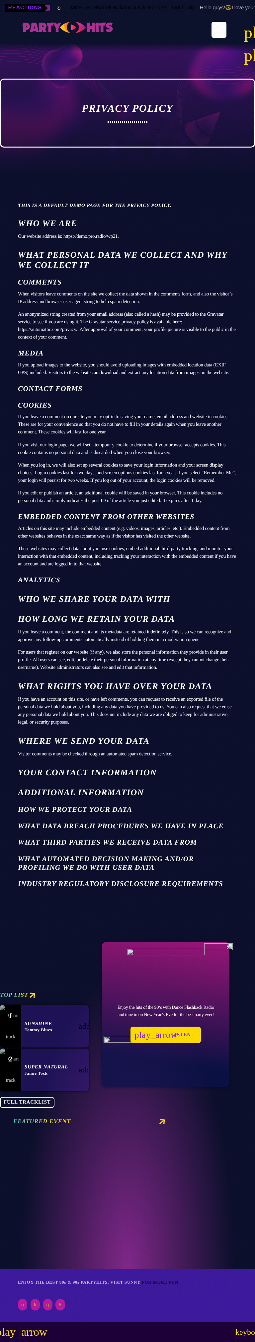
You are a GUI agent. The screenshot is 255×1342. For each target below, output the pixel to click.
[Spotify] (22, 1304)
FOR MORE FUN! (161, 1282)
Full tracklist (27, 1102)
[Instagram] (47, 1304)
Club (30, 1231)
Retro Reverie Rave (55, 1243)
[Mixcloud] (35, 1304)
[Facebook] (60, 1304)
